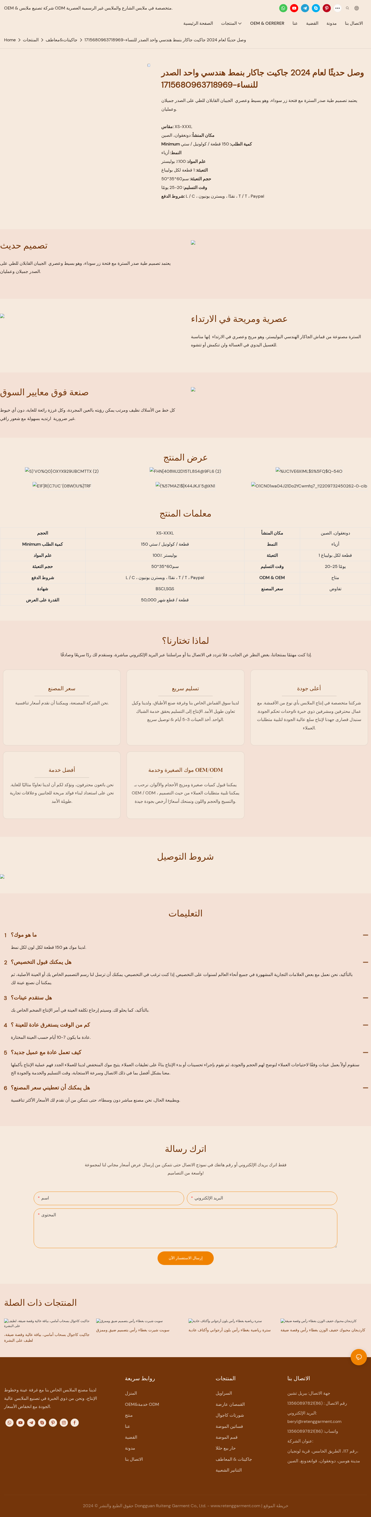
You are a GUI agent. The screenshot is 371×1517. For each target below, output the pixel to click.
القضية (131, 1437)
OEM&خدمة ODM (142, 1404)
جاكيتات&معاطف (61, 40)
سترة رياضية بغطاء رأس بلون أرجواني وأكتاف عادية (229, 1330)
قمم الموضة (227, 1437)
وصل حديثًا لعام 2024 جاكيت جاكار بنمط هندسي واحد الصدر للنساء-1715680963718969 (165, 40)
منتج (129, 1415)
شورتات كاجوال (230, 1415)
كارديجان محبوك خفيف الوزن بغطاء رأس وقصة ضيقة (323, 1330)
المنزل (131, 1393)
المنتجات (31, 40)
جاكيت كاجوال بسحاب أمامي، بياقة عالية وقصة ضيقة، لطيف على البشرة (47, 1337)
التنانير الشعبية (229, 1470)
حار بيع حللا (226, 1448)
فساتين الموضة (229, 1426)
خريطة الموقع (275, 1506)
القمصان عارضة (230, 1404)
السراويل (224, 1393)
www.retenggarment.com (235, 1506)
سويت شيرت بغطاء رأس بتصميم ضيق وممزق (132, 1330)
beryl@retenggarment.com (314, 1421)
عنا (127, 1426)
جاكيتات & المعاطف (234, 1459)
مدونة (130, 1448)
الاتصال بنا (134, 1459)
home (10, 40)
